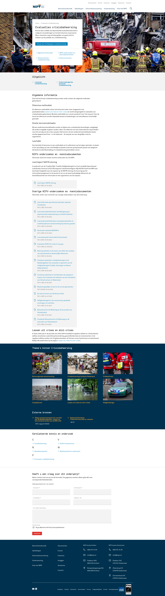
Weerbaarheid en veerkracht (70, 451)
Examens (107, 3)
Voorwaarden (81, 589)
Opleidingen (79, 8)
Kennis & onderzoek (65, 8)
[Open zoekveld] (131, 8)
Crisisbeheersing (40, 443)
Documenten (92, 3)
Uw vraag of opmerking (39, 508)
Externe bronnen (66, 58)
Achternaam (78, 487)
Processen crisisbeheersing (44, 459)
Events (100, 3)
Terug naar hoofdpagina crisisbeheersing (51, 44)
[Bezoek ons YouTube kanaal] (33, 589)
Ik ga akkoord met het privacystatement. (50, 527)
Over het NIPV (122, 8)
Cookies (66, 589)
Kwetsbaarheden (113, 589)
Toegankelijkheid (97, 589)
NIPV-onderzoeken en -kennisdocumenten (68, 53)
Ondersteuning (109, 8)
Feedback (60, 589)
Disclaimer (73, 589)
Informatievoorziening (94, 8)
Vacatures (121, 3)
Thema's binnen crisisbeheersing (44, 59)
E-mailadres (37, 498)
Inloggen (114, 3)
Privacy (89, 589)
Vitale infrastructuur (67, 443)
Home (37, 23)
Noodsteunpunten (40, 451)
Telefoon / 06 (77, 498)
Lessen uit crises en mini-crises (56, 112)
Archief (105, 589)
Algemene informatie (45, 53)
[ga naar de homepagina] (38, 6)
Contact (128, 3)
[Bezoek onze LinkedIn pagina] (36, 589)
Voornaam (36, 487)
